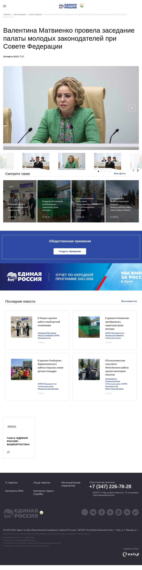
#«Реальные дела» (113, 338)
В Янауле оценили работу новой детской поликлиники (49, 321)
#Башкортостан (44, 338)
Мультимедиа (20, 14)
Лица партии (41, 482)
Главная (7, 14)
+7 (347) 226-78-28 (110, 486)
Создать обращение (70, 251)
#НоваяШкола (111, 379)
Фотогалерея (35, 14)
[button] (98, 171)
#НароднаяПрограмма (47, 333)
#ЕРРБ (56, 336)
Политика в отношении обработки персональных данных (32, 543)
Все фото (120, 173)
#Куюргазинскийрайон (114, 336)
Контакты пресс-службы (44, 492)
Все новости (129, 301)
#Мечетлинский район (114, 389)
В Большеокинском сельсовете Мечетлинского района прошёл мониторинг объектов (117, 367)
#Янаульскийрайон (46, 336)
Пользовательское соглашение (18, 537)
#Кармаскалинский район (48, 389)
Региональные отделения (70, 484)
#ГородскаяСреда (112, 381)
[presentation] (9, 108)
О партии (11, 482)
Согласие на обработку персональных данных (26, 546)
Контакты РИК (14, 490)
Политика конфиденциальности (19, 540)
